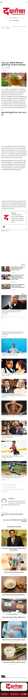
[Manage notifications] (25, 694)
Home (2, 26)
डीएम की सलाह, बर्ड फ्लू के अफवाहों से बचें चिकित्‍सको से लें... (14, 617)
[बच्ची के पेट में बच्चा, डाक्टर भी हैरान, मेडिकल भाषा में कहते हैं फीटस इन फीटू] (14, 629)
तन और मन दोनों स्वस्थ (5, 491)
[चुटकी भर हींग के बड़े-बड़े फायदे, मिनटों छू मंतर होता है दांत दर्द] (14, 584)
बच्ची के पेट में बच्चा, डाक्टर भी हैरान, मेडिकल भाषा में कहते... (14, 639)
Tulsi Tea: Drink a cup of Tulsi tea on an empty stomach (13, 489)
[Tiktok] (18, 20)
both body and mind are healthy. (9, 484)
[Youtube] (14, 20)
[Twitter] (11, 20)
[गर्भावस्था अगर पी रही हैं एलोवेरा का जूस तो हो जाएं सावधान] (14, 652)
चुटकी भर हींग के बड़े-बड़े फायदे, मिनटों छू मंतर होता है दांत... (14, 594)
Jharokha (8, 67)
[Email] (16, 20)
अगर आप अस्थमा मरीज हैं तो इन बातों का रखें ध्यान (14, 572)
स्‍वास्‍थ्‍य (8, 26)
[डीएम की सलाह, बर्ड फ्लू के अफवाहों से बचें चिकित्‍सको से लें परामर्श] (14, 607)
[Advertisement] (14, 45)
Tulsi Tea (3, 89)
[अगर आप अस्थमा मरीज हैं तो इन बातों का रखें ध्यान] (14, 562)
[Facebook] (9, 20)
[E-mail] (4, 227)
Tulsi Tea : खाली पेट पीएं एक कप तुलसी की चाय (9, 487)
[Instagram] (12, 20)
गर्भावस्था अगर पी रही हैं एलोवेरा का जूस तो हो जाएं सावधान (14, 662)
